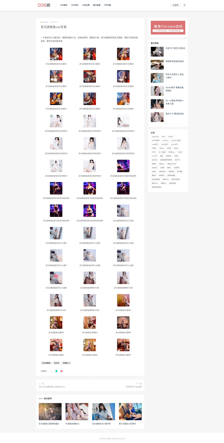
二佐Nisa (161, 148)
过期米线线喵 (171, 175)
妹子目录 (97, 5)
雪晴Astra (166, 179)
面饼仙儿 (163, 183)
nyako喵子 (155, 144)
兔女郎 (56, 363)
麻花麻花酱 (172, 183)
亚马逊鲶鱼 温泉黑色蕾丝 (49, 424)
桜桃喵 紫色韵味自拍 (175, 61)
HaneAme (165, 140)
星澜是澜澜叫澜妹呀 (166, 160)
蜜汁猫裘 (179, 171)
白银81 (154, 171)
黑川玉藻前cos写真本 (127, 424)
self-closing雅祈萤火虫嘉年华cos (52, 387)
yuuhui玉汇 (174, 144)
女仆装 (180, 152)
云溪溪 (169, 148)
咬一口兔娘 (162, 152)
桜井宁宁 (177, 160)
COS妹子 (64, 5)
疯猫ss (169, 167)
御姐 (161, 156)
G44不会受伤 (156, 140)
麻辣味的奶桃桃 (156, 187)
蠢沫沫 (154, 175)
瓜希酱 (162, 167)
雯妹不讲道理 (175, 179)
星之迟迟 (154, 160)
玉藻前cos (66, 363)
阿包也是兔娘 (156, 179)
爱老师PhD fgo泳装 (134, 387)
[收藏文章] (51, 371)
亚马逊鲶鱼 (46, 363)
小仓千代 (154, 156)
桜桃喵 (154, 164)
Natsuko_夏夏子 (176, 140)
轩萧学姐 (161, 175)
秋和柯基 (171, 171)
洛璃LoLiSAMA (171, 164)
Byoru (163, 136)
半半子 (154, 152)
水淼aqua (161, 164)
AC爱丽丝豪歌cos (72, 424)
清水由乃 (154, 167)
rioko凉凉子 (164, 144)
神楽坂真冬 (162, 171)
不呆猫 (154, 148)
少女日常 (86, 5)
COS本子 (75, 5)
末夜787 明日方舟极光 (175, 48)
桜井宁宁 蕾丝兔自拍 (175, 114)
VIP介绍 (107, 5)
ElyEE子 (171, 136)
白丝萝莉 (176, 167)
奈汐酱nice (172, 152)
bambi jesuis (155, 136)
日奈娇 (176, 156)
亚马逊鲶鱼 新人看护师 (101, 424)
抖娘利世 (168, 156)
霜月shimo (155, 183)
